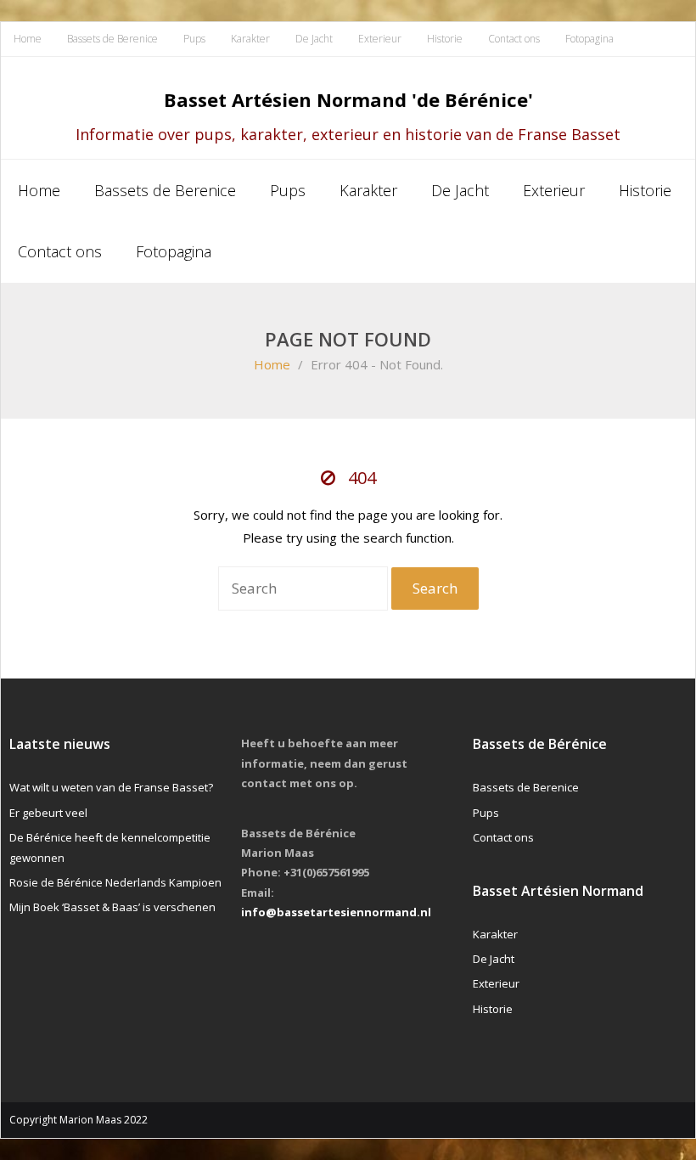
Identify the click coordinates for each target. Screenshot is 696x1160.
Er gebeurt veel (48, 812)
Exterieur (379, 38)
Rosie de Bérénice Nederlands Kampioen (115, 882)
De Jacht (314, 38)
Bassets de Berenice (112, 38)
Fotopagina (589, 38)
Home (28, 38)
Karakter (250, 38)
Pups (194, 38)
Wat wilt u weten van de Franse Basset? (111, 787)
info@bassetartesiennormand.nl (336, 912)
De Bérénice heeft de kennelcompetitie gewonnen (109, 847)
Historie (445, 38)
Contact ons (514, 38)
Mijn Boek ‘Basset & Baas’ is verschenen (112, 907)
